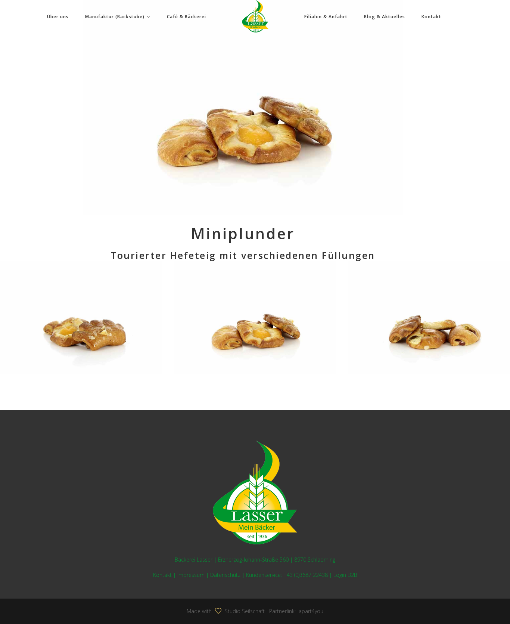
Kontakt (162, 574)
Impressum (191, 574)
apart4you (309, 611)
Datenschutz (225, 574)
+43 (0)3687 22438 (305, 574)
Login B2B (345, 574)
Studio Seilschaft (245, 611)
